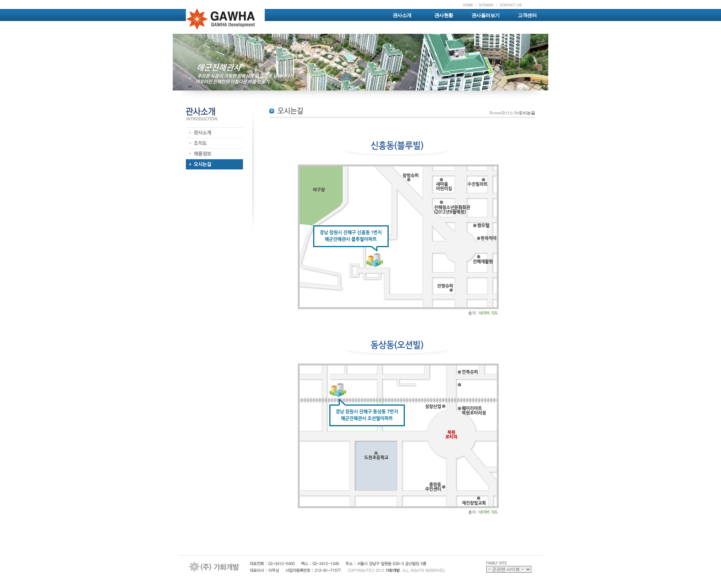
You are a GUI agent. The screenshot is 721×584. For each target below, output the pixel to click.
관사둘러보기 (486, 15)
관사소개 (402, 15)
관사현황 (443, 15)
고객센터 (527, 15)
